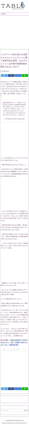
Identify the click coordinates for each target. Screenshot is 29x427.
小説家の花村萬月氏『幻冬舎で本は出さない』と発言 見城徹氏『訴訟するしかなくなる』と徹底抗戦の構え (14, 342)
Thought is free (23, 423)
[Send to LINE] (25, 75)
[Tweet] (4, 75)
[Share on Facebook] (11, 75)
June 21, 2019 (21, 118)
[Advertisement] (14, 31)
